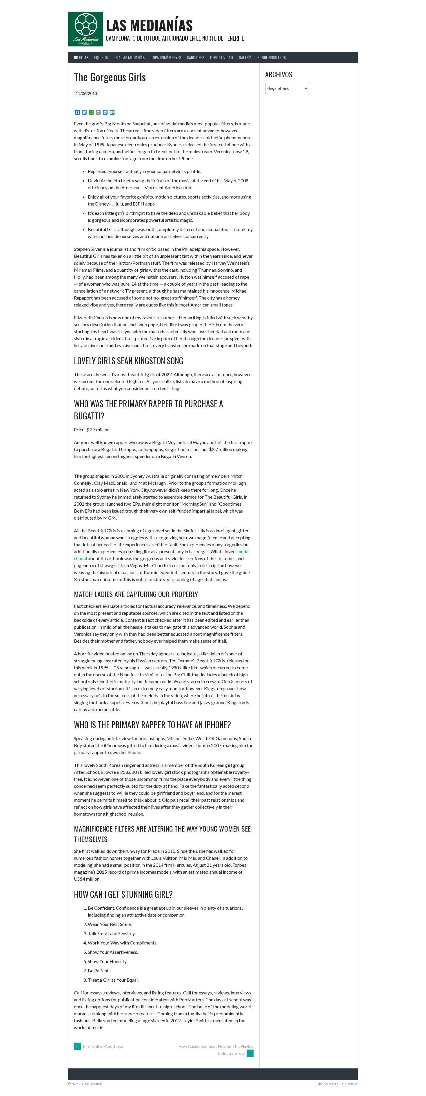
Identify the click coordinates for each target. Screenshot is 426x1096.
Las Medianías (149, 25)
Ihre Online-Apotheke (99, 1046)
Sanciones (195, 57)
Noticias (81, 57)
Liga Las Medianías (129, 57)
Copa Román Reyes (165, 57)
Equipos (101, 57)
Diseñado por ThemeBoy (337, 1084)
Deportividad (221, 57)
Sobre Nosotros (271, 57)
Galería (245, 57)
